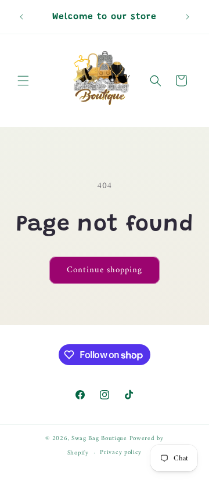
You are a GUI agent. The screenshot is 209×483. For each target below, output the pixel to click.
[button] (23, 80)
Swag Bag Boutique (99, 438)
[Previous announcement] (21, 17)
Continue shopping (104, 270)
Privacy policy (121, 452)
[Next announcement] (187, 17)
